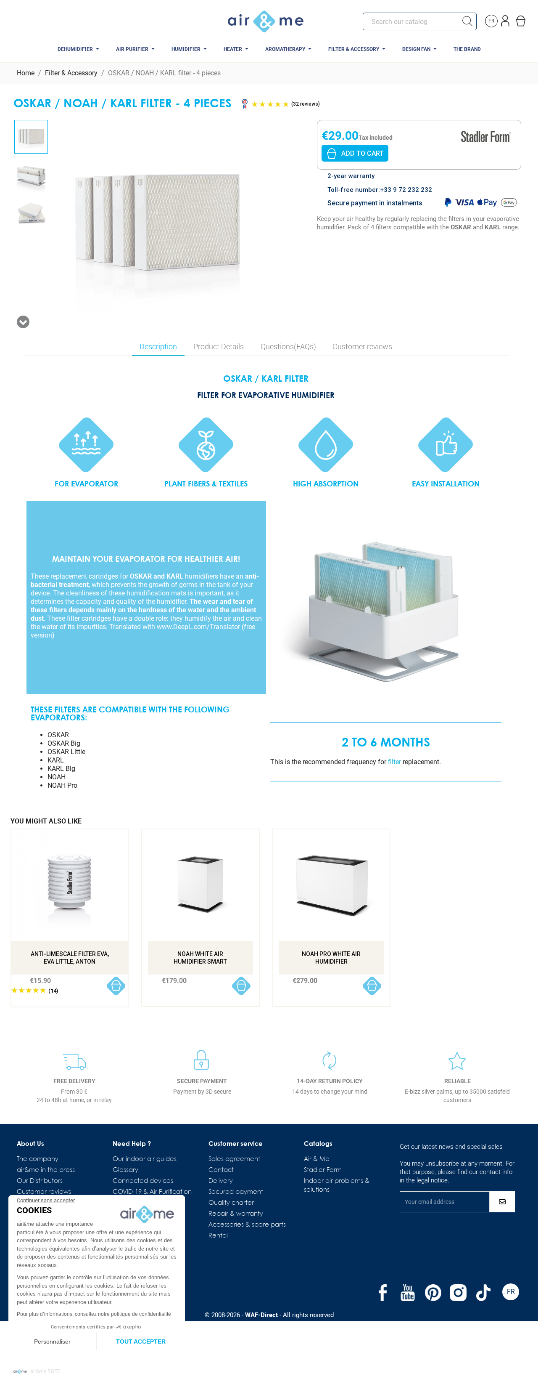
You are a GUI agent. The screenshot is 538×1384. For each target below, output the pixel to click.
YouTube (407, 1292)
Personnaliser (52, 1341)
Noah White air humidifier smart (200, 958)
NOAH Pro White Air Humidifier (331, 958)
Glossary (125, 1170)
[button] (37, 1371)
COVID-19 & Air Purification (152, 1192)
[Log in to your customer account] (506, 19)
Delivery (220, 1181)
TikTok (483, 1292)
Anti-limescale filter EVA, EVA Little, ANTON (70, 958)
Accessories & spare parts (247, 1225)
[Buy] (116, 986)
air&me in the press (46, 1170)
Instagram (458, 1292)
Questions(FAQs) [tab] (288, 346)
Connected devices (143, 1181)
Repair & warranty (235, 1214)
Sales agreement (234, 1159)
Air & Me (317, 1159)
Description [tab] (158, 346)
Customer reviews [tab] (362, 346)
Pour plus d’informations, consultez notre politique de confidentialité (94, 1314)
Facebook (382, 1292)
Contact (221, 1170)
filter (394, 762)
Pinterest (433, 1292)
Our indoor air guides (145, 1159)
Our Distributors (40, 1181)
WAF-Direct (261, 1315)
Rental (218, 1236)
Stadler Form (323, 1170)
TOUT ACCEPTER (141, 1341)
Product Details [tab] (218, 346)
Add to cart (362, 153)
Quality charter (231, 1203)
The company (37, 1159)
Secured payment (235, 1192)
